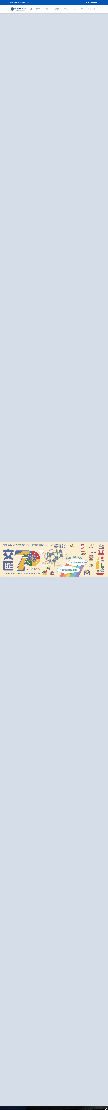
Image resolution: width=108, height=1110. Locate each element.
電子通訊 (57, 9)
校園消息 (47, 9)
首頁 (31, 9)
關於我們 (38, 9)
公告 (75, 9)
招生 (82, 9)
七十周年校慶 (91, 9)
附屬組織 (66, 9)
